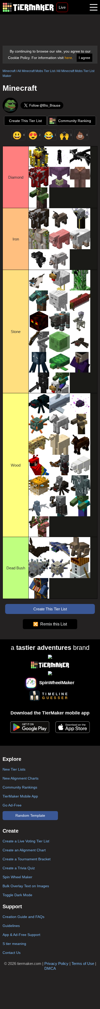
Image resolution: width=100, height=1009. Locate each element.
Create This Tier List (25, 121)
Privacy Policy (56, 963)
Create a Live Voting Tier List (26, 841)
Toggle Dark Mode (17, 895)
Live (62, 7)
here (68, 58)
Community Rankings (20, 787)
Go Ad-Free (12, 805)
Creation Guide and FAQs (23, 917)
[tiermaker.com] (28, 7)
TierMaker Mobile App (20, 796)
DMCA (50, 968)
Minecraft (9, 71)
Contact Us (12, 953)
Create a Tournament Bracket (27, 859)
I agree (84, 58)
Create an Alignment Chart (24, 850)
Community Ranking (74, 121)
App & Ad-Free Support (21, 935)
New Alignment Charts (20, 778)
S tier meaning (14, 944)
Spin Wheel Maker (17, 877)
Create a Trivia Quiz (19, 868)
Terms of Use (83, 963)
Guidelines (11, 926)
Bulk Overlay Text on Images (26, 886)
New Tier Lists (14, 769)
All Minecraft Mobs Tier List (36, 71)
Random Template (30, 815)
